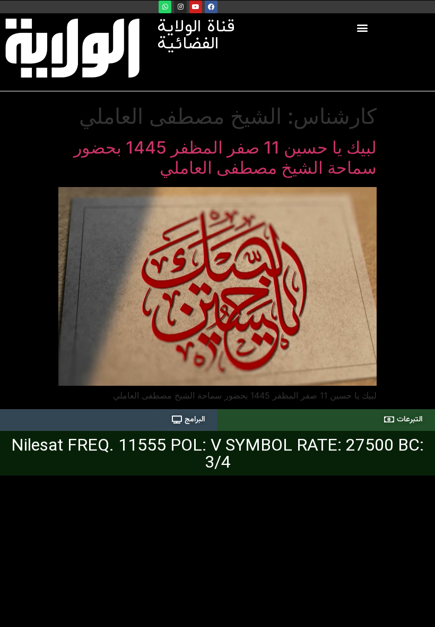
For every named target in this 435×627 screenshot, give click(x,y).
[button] (362, 27)
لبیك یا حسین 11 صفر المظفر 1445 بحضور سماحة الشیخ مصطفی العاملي (225, 157)
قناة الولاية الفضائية (196, 35)
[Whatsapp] (165, 7)
